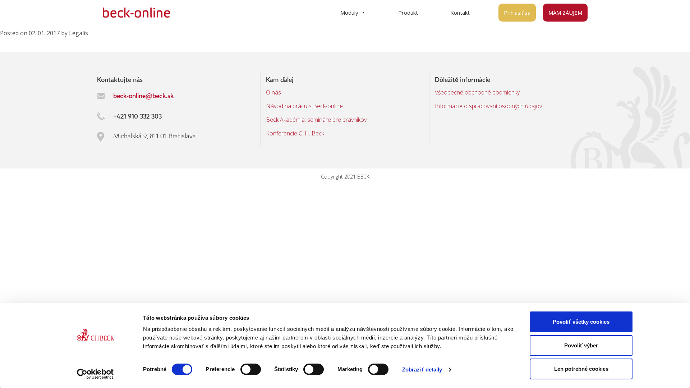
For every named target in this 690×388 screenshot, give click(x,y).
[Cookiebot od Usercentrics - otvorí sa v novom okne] (95, 374)
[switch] (250, 369)
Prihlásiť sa (517, 12)
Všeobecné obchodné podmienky (477, 92)
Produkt (408, 12)
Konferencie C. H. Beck (295, 133)
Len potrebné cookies (581, 369)
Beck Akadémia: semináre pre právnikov (316, 120)
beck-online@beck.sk (143, 96)
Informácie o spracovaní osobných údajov (488, 106)
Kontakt (460, 12)
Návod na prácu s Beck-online (304, 106)
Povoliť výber (581, 345)
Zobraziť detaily (422, 369)
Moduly (349, 12)
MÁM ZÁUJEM (565, 12)
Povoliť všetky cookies (581, 322)
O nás (273, 92)
